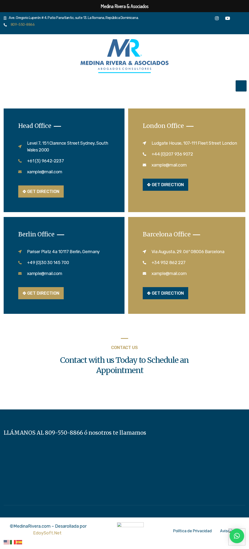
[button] (237, 536)
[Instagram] (217, 19)
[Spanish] (19, 542)
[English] (7, 542)
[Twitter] (206, 19)
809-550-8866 (22, 25)
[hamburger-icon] (241, 86)
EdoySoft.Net (47, 533)
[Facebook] (195, 19)
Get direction (43, 191)
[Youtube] (227, 19)
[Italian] (13, 542)
